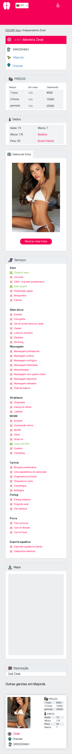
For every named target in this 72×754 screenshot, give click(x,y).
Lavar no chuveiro (23, 332)
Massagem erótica (24, 355)
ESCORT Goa (13, 30)
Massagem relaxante (25, 383)
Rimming (18, 342)
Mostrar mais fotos (36, 241)
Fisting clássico (22, 499)
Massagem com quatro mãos (30, 374)
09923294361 (21, 49)
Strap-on (18, 439)
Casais (17, 328)
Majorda (18, 57)
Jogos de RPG (21, 443)
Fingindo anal (21, 504)
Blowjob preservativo (25, 467)
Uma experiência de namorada (30, 472)
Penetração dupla (23, 291)
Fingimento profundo (25, 476)
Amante (18, 420)
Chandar (17, 66)
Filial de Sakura (22, 388)
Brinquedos (20, 295)
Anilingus (19, 490)
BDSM (17, 430)
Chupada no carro (23, 481)
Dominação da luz (23, 425)
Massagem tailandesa (26, 365)
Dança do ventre (22, 407)
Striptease (19, 402)
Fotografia (19, 319)
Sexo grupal (20, 286)
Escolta (18, 314)
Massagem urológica (25, 360)
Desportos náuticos (24, 551)
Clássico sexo (21, 272)
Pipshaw (18, 337)
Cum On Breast (22, 527)
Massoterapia (21, 369)
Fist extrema (20, 508)
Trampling (19, 453)
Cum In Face (20, 532)
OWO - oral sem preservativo (29, 281)
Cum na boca (21, 523)
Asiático (42, 134)
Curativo (18, 448)
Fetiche (18, 300)
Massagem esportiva (25, 378)
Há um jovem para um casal (28, 323)
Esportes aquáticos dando (28, 546)
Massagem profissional (26, 351)
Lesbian (18, 411)
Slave (17, 434)
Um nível (18, 277)
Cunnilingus (20, 485)
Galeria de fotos (21, 154)
